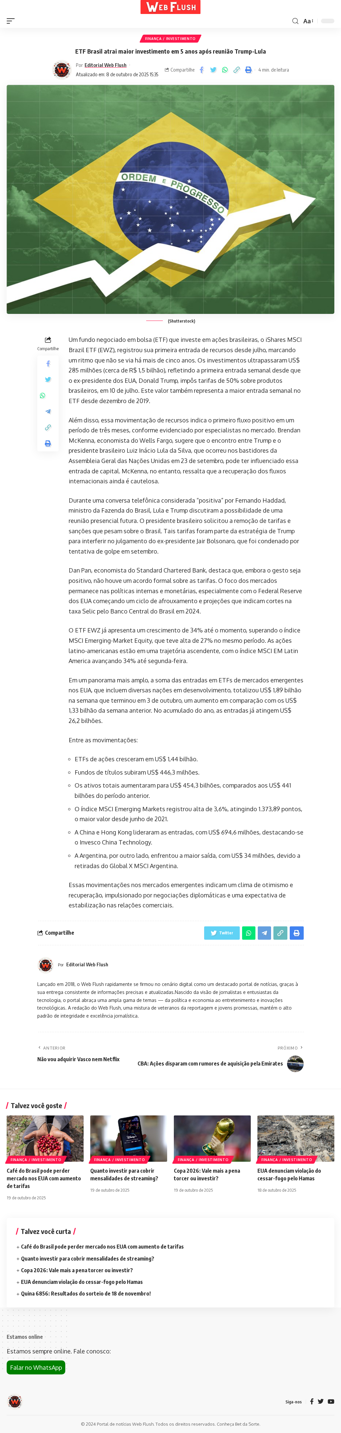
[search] (295, 21)
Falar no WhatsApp (36, 1367)
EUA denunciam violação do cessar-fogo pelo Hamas (82, 1282)
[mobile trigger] (12, 21)
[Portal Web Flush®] (170, 7)
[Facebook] (312, 1401)
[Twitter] (321, 1401)
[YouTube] (331, 1401)
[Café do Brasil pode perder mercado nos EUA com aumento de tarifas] (45, 1138)
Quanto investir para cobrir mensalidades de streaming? (87, 1258)
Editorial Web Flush (106, 65)
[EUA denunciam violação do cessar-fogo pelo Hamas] (295, 1138)
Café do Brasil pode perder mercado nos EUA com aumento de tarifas (44, 1178)
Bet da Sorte (247, 1424)
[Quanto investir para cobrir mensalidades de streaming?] (128, 1138)
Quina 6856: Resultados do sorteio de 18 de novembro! (86, 1293)
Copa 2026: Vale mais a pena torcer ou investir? (77, 1270)
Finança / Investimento (170, 39)
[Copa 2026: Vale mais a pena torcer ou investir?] (212, 1138)
